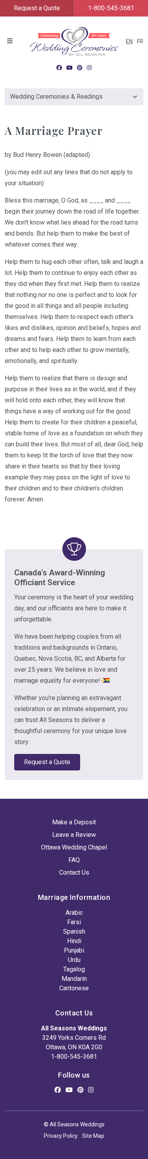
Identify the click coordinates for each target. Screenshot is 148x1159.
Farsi (74, 922)
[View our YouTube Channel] (69, 67)
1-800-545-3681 (111, 8)
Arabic (74, 912)
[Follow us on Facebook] (59, 67)
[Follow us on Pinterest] (79, 67)
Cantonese (74, 988)
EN (129, 41)
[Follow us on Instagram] (89, 67)
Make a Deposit (74, 822)
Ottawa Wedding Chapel (74, 847)
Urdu (74, 960)
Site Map (93, 1136)
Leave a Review (74, 834)
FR (140, 41)
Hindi (74, 941)
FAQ (74, 860)
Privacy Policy (61, 1136)
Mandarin (74, 978)
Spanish (74, 931)
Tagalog (74, 969)
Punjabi (74, 950)
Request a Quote (37, 8)
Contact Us (74, 872)
